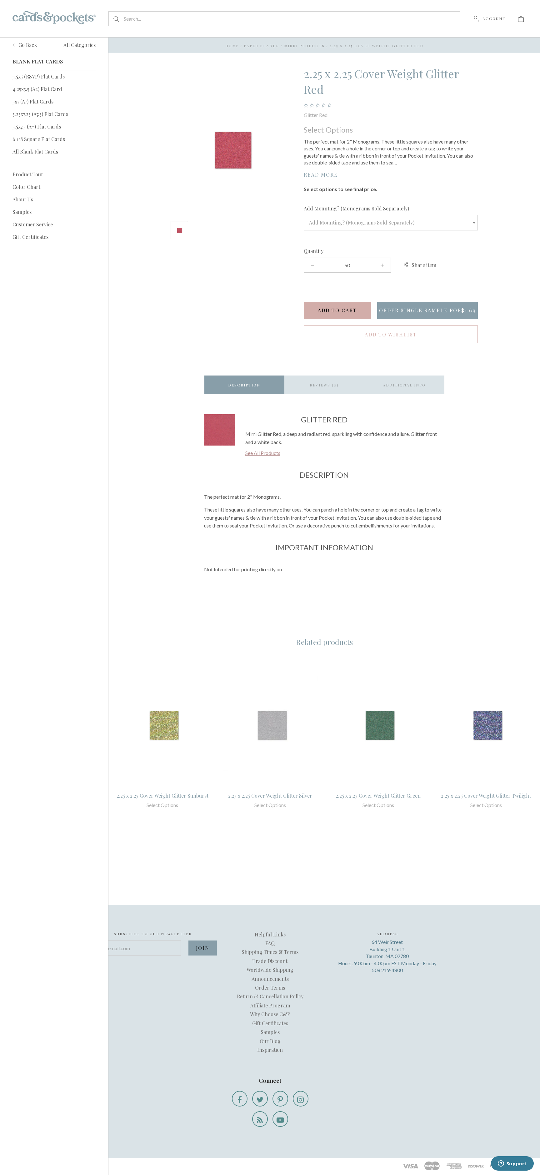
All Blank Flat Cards (35, 151)
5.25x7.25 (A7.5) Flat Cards (40, 114)
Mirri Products (304, 45)
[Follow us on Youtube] (280, 1119)
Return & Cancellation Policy (270, 996)
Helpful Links (270, 934)
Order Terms (270, 987)
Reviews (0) (324, 384)
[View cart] (521, 18)
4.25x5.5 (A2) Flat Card (37, 89)
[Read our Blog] (260, 1119)
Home (232, 45)
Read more (321, 174)
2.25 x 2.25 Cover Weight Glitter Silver (270, 795)
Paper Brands (261, 45)
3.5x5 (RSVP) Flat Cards (38, 76)
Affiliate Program (270, 1005)
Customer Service (32, 224)
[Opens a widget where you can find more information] (512, 1164)
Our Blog (270, 1041)
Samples (22, 212)
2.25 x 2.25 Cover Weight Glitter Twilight (486, 795)
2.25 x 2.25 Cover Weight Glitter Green (378, 795)
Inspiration (270, 1049)
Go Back (27, 45)
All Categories (79, 45)
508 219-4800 (387, 970)
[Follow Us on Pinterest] (280, 1099)
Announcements (270, 979)
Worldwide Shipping (270, 969)
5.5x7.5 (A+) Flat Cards (36, 126)
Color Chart (26, 187)
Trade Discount (270, 961)
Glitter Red (316, 115)
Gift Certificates (30, 237)
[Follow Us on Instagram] (300, 1099)
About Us (22, 199)
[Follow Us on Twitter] (260, 1099)
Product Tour (27, 174)
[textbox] (391, 222)
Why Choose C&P (270, 1014)
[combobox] (391, 222)
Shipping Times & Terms (270, 952)
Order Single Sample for (427, 310)
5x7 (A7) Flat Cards (32, 101)
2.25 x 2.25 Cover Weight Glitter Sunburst (162, 795)
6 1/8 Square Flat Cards (38, 139)
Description (244, 384)
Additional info (404, 384)
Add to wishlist (391, 334)
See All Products (262, 453)
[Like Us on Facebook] (240, 1099)
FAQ (270, 943)
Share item (424, 265)
